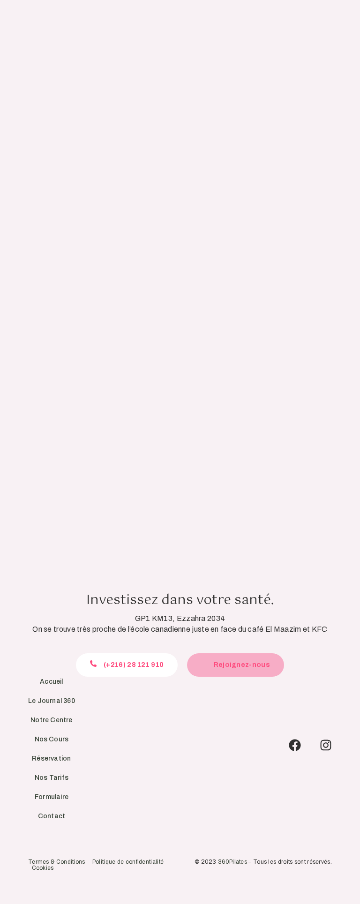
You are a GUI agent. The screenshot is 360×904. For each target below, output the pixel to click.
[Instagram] (326, 745)
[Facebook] (295, 745)
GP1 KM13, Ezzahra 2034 (180, 618)
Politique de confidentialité (128, 862)
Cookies (43, 868)
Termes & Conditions (56, 862)
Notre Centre (51, 720)
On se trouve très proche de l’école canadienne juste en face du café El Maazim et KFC (180, 629)
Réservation (51, 758)
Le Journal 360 (51, 700)
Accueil (51, 681)
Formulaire (51, 796)
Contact (51, 816)
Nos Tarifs (51, 777)
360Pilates (232, 862)
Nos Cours (52, 739)
